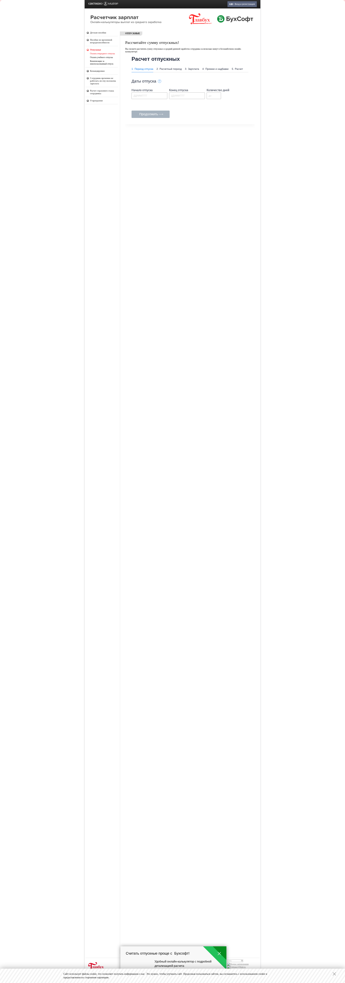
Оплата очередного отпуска (102, 53)
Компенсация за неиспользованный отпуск (101, 62)
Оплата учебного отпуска (101, 57)
